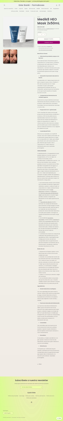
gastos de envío (50, 28)
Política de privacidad (13, 395)
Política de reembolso (31, 398)
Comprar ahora (48, 42)
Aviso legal (21, 395)
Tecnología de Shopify (20, 417)
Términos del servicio (40, 395)
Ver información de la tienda (45, 50)
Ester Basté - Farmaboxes (11, 417)
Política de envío (50, 395)
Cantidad (39, 32)
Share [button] (40, 364)
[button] (4, 5)
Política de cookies (29, 395)
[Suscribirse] (41, 387)
